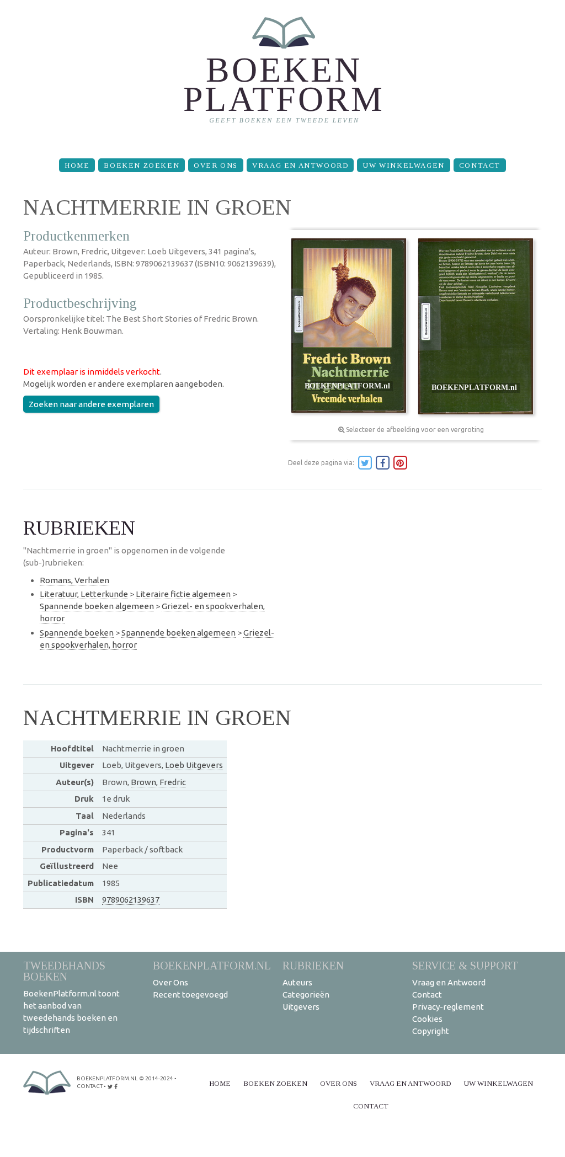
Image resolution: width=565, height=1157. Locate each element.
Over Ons (216, 165)
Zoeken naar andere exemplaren (91, 404)
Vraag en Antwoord (300, 165)
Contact (479, 165)
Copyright (430, 1031)
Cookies (427, 1018)
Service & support (465, 965)
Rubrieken (313, 965)
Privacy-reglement (448, 1006)
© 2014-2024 (156, 1078)
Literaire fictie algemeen (183, 594)
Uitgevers (300, 1006)
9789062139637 (130, 899)
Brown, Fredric (158, 782)
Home (77, 165)
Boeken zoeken (141, 165)
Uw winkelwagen (403, 165)
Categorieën (305, 994)
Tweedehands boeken (64, 970)
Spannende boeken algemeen (97, 606)
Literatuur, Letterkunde (84, 594)
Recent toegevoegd (190, 994)
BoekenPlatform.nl (212, 965)
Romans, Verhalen (74, 580)
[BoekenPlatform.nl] (283, 74)
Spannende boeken (77, 632)
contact (90, 1086)
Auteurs (297, 982)
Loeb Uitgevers (194, 765)
